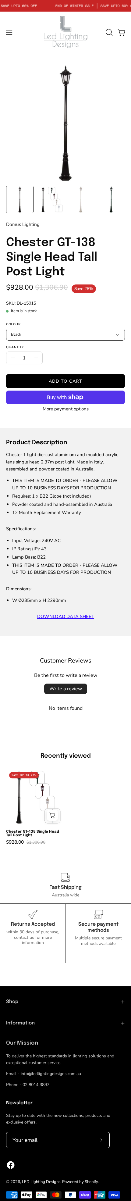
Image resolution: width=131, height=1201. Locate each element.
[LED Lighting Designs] (65, 32)
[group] (65, 807)
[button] (108, 32)
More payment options (66, 409)
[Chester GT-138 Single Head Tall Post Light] (20, 199)
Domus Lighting (23, 224)
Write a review (65, 688)
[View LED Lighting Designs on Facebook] (10, 1165)
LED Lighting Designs (41, 1182)
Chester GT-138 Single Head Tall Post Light (32, 833)
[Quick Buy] (52, 815)
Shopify (91, 1182)
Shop (12, 1001)
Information (20, 1023)
